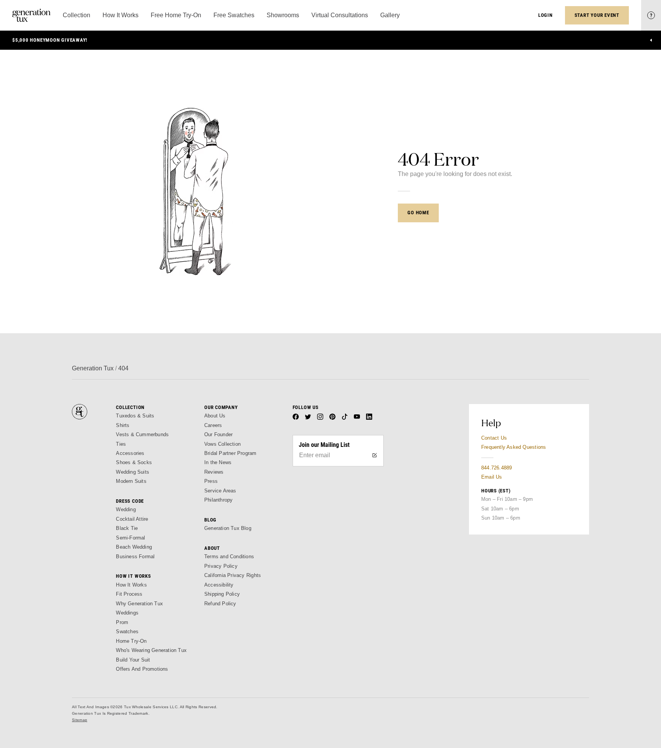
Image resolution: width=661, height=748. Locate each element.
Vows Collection (222, 444)
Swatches (127, 631)
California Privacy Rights (232, 575)
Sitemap (79, 720)
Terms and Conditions (229, 556)
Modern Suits (131, 481)
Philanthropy (218, 500)
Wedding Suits (132, 472)
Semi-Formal (130, 538)
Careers (213, 425)
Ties (121, 444)
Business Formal (135, 556)
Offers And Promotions (142, 669)
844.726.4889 (496, 468)
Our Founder (218, 434)
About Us (215, 416)
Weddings (127, 613)
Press (211, 481)
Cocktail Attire (132, 519)
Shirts (122, 425)
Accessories (130, 453)
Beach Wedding (134, 547)
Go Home (418, 212)
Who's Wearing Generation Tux (151, 650)
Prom (122, 622)
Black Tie (127, 528)
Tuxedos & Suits (135, 416)
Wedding (125, 509)
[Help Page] (651, 15)
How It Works (131, 585)
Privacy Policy (221, 566)
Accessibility (219, 585)
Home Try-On (131, 641)
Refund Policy (220, 603)
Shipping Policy (222, 594)
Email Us (491, 477)
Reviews (213, 472)
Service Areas (220, 491)
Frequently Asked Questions (513, 447)
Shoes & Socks (134, 462)
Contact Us (494, 438)
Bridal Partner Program (230, 453)
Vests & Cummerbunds (142, 434)
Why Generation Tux (139, 603)
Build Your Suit (133, 660)
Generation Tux (93, 368)
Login (545, 15)
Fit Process (129, 594)
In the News (217, 462)
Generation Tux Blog (227, 528)
